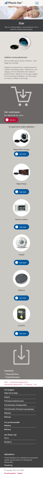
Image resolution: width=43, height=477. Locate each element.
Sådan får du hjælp (11, 393)
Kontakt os (8, 442)
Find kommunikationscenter (14, 401)
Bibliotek (7, 417)
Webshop (7, 413)
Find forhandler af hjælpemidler (15, 405)
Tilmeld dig (8, 465)
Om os (6, 438)
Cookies (20, 473)
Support (7, 397)
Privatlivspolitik (10, 473)
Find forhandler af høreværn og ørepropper (19, 409)
